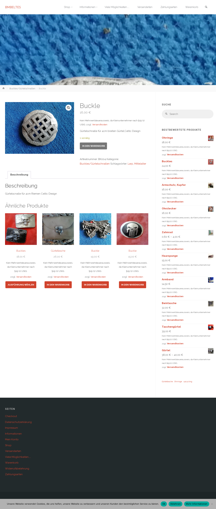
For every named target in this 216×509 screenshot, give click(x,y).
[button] (68, 108)
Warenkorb (12, 462)
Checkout (11, 416)
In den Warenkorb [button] (58, 284)
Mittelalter (140, 163)
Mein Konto (12, 439)
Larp (130, 163)
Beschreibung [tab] (19, 174)
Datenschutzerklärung (18, 422)
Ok (163, 503)
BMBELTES (13, 7)
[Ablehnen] (211, 504)
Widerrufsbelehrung (17, 468)
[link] (206, 7)
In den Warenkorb (93, 146)
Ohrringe (178, 381)
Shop (8, 445)
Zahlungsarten (14, 474)
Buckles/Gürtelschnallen (22, 88)
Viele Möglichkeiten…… (18, 456)
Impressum (11, 427)
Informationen (13, 433)
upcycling (187, 381)
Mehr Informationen (197, 503)
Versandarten (13, 451)
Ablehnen (175, 503)
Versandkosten (99, 124)
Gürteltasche (167, 381)
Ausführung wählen (21, 284)
